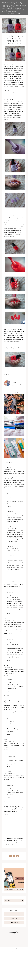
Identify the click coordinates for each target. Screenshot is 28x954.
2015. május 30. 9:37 (9, 579)
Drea (6, 618)
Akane (6, 802)
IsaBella (7, 771)
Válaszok (9, 494)
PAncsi (7, 696)
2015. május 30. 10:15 (12, 499)
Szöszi (6, 665)
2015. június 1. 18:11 (12, 758)
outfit (14, 914)
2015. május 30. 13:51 (12, 644)
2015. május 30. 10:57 (12, 513)
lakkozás (7, 372)
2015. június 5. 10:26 (9, 804)
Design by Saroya (14, 951)
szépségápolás (14, 922)
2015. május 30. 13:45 (9, 620)
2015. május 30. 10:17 (12, 597)
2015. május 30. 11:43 (12, 558)
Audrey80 (8, 467)
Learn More (11, 13)
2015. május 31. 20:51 (9, 698)
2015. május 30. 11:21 (12, 528)
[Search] (22, 900)
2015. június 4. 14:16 (12, 790)
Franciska (11, 497)
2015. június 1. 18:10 (12, 684)
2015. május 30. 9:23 (9, 469)
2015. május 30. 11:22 (12, 548)
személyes (14, 918)
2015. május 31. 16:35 (9, 667)
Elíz (5, 739)
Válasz (6, 490)
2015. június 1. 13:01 (9, 741)
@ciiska (14, 933)
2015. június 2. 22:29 (10, 773)
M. (5, 577)
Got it (18, 13)
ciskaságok (16, 948)
